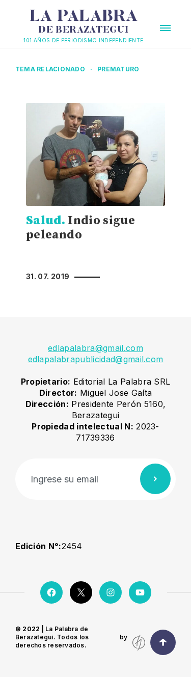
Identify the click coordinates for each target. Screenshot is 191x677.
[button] (165, 28)
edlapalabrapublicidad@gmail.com (95, 359)
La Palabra (84, 22)
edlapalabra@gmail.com (95, 348)
